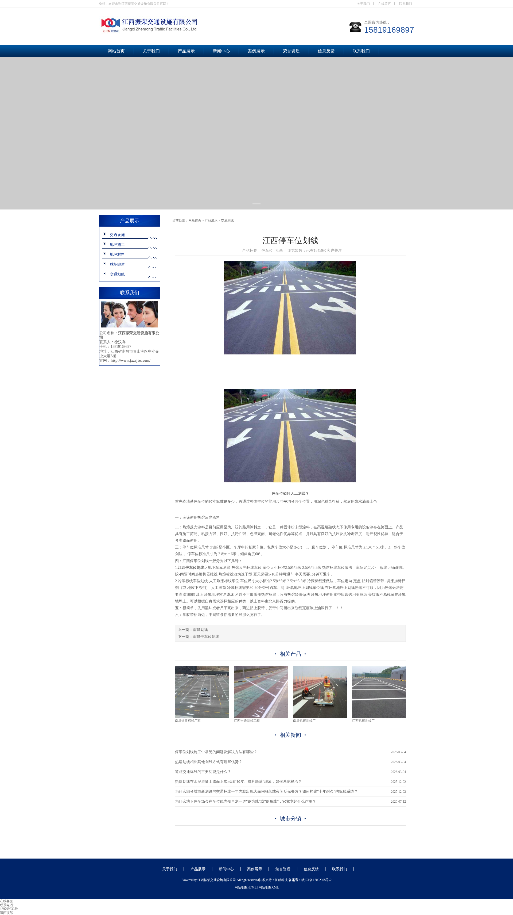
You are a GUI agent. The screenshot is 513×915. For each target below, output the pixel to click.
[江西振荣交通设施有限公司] (187, 33)
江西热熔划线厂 (363, 721)
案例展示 (256, 51)
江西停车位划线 (195, 561)
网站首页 (116, 51)
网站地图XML (269, 887)
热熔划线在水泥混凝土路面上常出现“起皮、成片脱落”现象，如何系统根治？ (238, 782)
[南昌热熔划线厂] (320, 717)
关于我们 (363, 4)
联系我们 (405, 4)
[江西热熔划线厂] (379, 717)
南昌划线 (200, 630)
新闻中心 (221, 51)
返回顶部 (6, 913)
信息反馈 (326, 51)
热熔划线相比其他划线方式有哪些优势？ (208, 762)
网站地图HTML (245, 887)
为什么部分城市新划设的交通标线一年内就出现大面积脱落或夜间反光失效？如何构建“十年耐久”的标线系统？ (266, 792)
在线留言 (384, 4)
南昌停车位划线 (206, 637)
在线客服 (6, 901)
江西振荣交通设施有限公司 (217, 880)
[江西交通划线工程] (261, 717)
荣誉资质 (291, 51)
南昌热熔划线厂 (304, 721)
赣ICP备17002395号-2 (316, 880)
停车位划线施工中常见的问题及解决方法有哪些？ (216, 752)
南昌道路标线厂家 (188, 721)
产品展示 (186, 51)
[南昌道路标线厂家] (202, 717)
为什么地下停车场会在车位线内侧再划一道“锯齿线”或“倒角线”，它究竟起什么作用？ (245, 801)
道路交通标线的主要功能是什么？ (203, 772)
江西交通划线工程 (247, 721)
